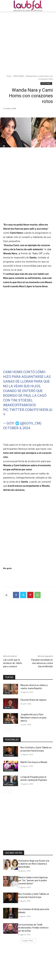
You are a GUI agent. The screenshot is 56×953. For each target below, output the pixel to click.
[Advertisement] (28, 41)
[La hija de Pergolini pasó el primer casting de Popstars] (10, 781)
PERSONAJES (18, 76)
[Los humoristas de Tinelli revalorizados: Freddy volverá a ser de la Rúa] (10, 928)
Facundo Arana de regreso (34, 700)
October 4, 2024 (16, 428)
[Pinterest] (30, 595)
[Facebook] (16, 595)
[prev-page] (5, 730)
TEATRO (7, 693)
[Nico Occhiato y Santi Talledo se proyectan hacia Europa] (10, 751)
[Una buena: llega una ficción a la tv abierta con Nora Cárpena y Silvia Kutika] (10, 864)
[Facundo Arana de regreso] (10, 703)
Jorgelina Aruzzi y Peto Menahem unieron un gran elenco (34, 717)
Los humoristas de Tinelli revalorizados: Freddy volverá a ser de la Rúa (33, 927)
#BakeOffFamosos (19, 405)
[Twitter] (23, 595)
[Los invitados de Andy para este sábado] (10, 913)
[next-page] (10, 730)
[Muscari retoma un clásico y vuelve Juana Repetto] (10, 689)
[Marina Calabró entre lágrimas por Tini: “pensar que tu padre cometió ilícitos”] (10, 881)
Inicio (9, 76)
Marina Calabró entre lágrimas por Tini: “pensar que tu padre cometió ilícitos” (33, 880)
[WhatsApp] (37, 595)
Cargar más (27, 940)
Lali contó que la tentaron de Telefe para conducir (12, 663)
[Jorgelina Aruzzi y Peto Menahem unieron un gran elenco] (10, 718)
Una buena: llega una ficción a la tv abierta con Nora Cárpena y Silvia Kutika (33, 863)
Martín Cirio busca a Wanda (34, 762)
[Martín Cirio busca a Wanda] (10, 766)
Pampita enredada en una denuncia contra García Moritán (42, 663)
